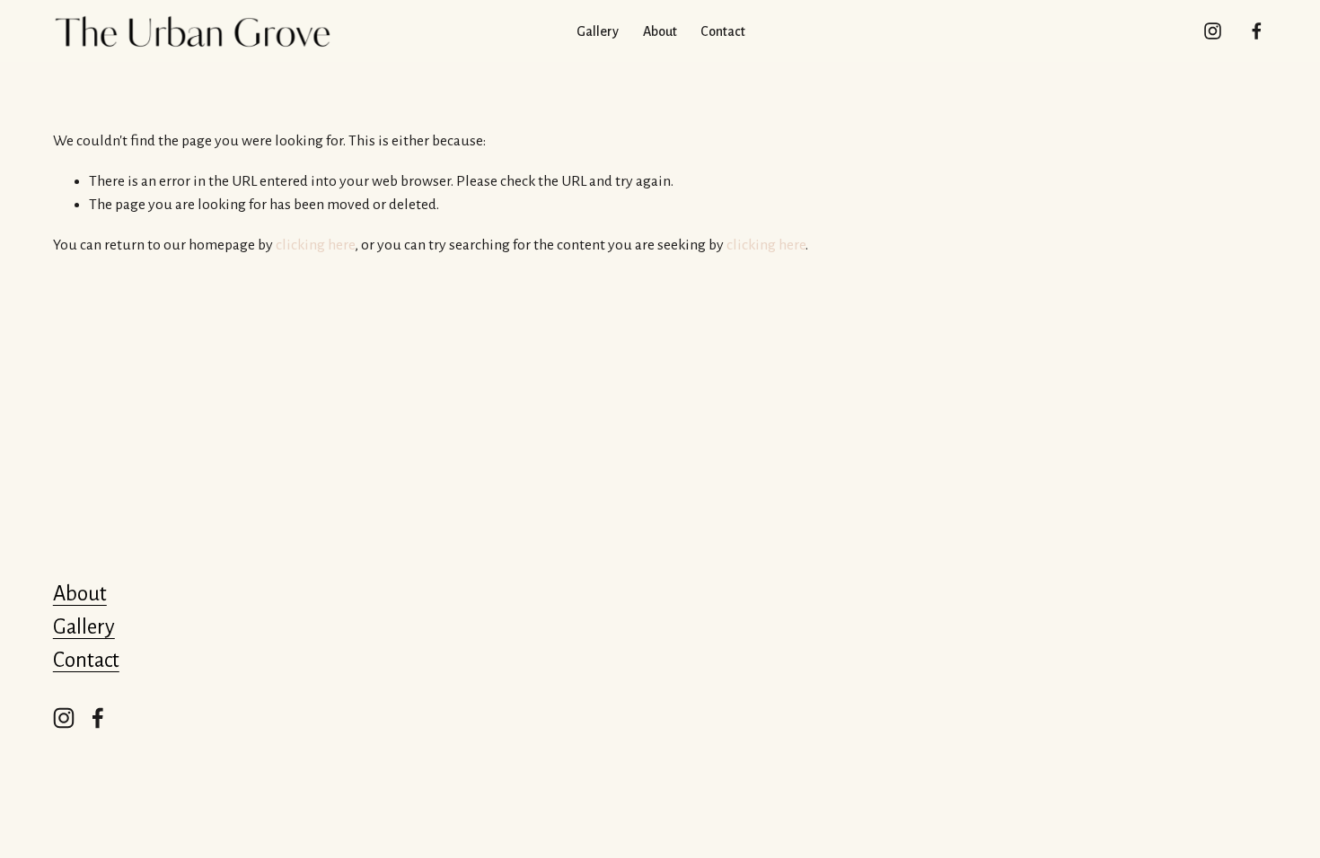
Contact (722, 31)
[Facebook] (1256, 31)
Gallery (84, 627)
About (80, 593)
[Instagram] (1212, 31)
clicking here (315, 245)
